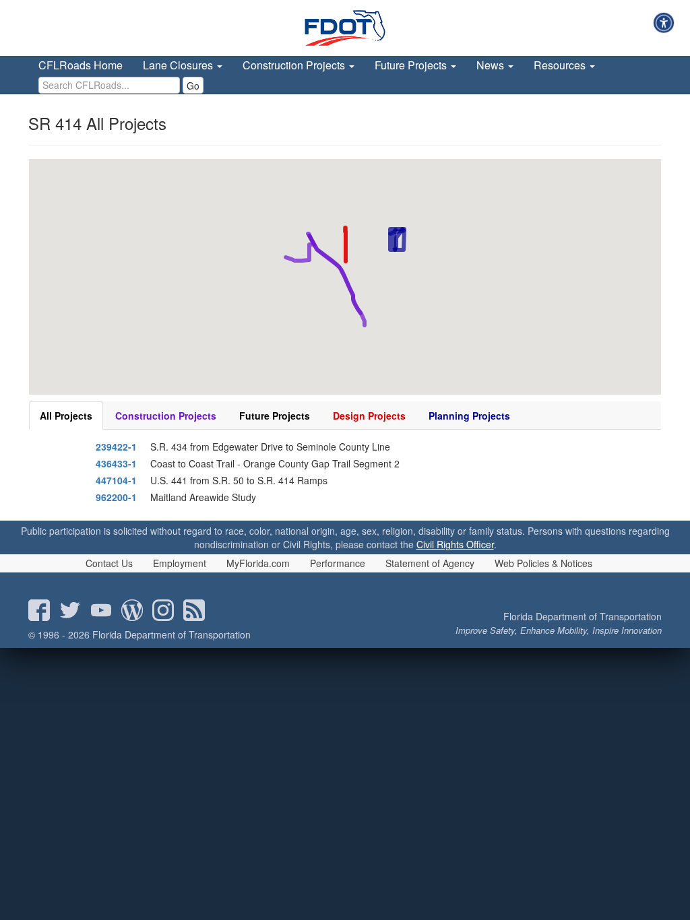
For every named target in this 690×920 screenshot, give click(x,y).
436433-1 (116, 463)
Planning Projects (469, 415)
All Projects (66, 415)
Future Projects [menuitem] (412, 65)
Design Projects (369, 415)
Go (193, 85)
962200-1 (116, 497)
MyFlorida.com (258, 563)
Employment (179, 563)
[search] (109, 85)
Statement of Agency (429, 563)
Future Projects (274, 415)
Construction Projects (165, 415)
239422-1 (116, 446)
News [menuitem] (491, 65)
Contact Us (109, 563)
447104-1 (116, 480)
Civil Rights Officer (455, 544)
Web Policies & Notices (543, 563)
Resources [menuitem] (561, 65)
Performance (337, 563)
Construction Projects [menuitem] (295, 65)
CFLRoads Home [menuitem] (80, 65)
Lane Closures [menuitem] (179, 65)
